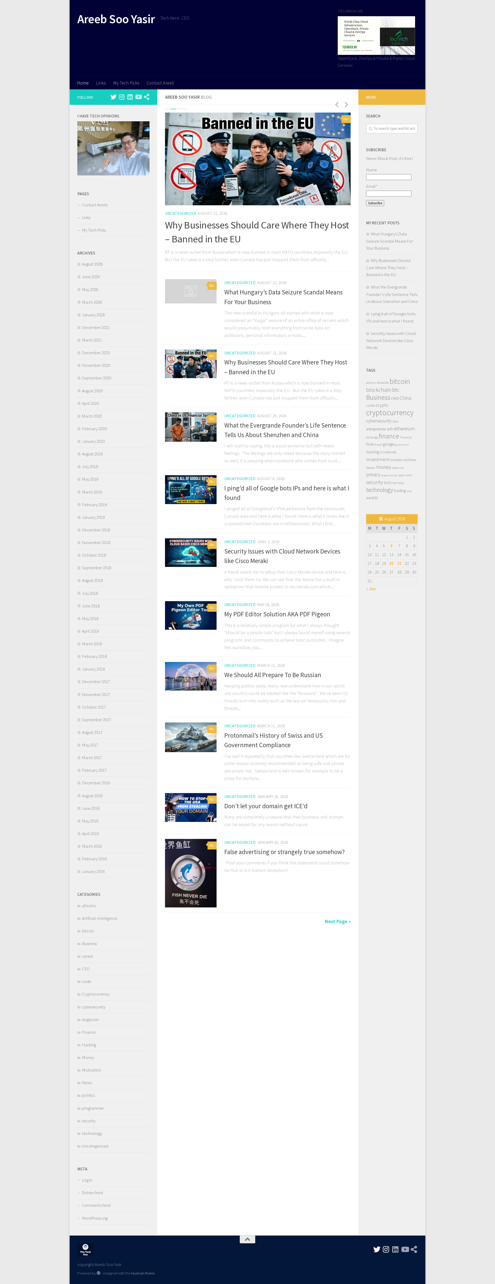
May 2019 (90, 479)
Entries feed (92, 1192)
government (402, 444)
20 (391, 563)
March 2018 (92, 644)
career (87, 956)
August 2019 (92, 454)
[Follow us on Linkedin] (130, 97)
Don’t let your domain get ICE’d (266, 806)
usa (409, 491)
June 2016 (91, 808)
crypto (382, 405)
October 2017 (94, 707)
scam (408, 475)
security (88, 1121)
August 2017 (92, 732)
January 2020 (93, 441)
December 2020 (96, 352)
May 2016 (90, 821)
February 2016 (94, 859)
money (383, 467)
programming (389, 475)
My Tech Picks (126, 83)
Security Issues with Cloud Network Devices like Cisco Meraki (391, 340)
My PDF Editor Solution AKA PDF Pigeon (277, 614)
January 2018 (93, 669)
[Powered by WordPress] (99, 1273)
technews (398, 483)
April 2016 (90, 833)
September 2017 (96, 719)
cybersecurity (93, 1007)
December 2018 (96, 530)
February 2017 (94, 770)
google (388, 444)
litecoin (370, 467)
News (87, 1082)
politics (88, 1095)
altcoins (89, 905)
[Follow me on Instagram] (122, 97)
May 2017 (90, 745)
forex (370, 444)
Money (88, 1057)
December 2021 (96, 327)
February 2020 (94, 428)
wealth (372, 497)
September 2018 (96, 568)
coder (370, 405)
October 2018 (94, 555)
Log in (87, 1180)
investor (397, 459)
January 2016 (93, 871)
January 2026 (93, 315)
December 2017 (96, 681)
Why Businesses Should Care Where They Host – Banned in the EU (388, 267)
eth (390, 429)
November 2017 (96, 694)
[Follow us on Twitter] (113, 97)
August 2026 (92, 264)
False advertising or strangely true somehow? (284, 852)
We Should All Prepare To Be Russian (272, 675)
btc (396, 389)
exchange (372, 437)
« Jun (371, 589)
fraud (378, 444)
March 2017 (92, 757)
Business (89, 943)
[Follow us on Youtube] (138, 97)
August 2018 (92, 580)
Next (346, 104)
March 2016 (92, 846)
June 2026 (91, 276)
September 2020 (96, 378)
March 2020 (92, 416)
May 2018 (90, 618)
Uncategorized (180, 213)
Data (395, 421)
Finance (89, 1032)
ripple (401, 475)
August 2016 (92, 795)
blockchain (378, 389)
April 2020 (90, 403)
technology (92, 1133)
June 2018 (91, 606)
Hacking (89, 1045)
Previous (336, 104)
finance (389, 436)
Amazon (383, 382)
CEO (86, 969)
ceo (395, 398)
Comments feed (96, 1205)
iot (405, 459)
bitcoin (88, 931)
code (86, 981)
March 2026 (92, 302)
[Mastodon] (146, 97)
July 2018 (90, 593)
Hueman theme (143, 1273)
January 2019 (93, 517)
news (395, 468)
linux (412, 459)
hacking (372, 451)
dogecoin (90, 1019)
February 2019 (94, 504)
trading (400, 490)
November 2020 (96, 365)
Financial (406, 437)
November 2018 (96, 542)
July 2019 (90, 466)
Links (101, 83)
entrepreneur (376, 429)
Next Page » (338, 921)
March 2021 (92, 340)
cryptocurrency (390, 412)
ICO (382, 452)
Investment (378, 459)
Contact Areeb (160, 83)
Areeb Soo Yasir (116, 19)
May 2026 (90, 289)
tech (388, 482)
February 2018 (94, 656)
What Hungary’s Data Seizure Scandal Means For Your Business (389, 241)
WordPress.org (95, 1218)
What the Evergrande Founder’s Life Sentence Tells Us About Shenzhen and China (392, 294)
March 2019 (92, 492)
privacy (373, 474)
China (405, 398)
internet (390, 452)
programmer (93, 1108)
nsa (401, 467)
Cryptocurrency (95, 994)
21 (399, 563)
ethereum (404, 428)
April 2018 (90, 631)
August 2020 (92, 391)
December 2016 (96, 783)
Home (83, 83)
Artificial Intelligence (100, 918)
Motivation (91, 1070)
